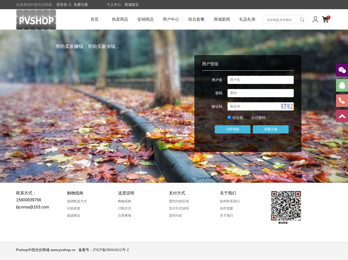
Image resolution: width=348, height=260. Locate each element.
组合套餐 (196, 19)
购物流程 (124, 201)
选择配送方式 (77, 201)
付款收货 (73, 208)
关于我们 (226, 215)
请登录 (61, 5)
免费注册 (81, 5)
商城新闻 (222, 19)
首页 (94, 19)
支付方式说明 (179, 208)
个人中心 (114, 5)
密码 (218, 93)
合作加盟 (226, 208)
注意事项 (124, 215)
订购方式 (124, 208)
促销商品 (145, 19)
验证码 (217, 106)
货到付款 (175, 215)
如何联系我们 (230, 201)
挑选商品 (73, 215)
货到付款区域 (179, 201)
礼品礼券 (247, 19)
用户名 (217, 80)
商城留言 (132, 5)
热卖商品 (120, 19)
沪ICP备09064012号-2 (111, 250)
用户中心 (171, 19)
